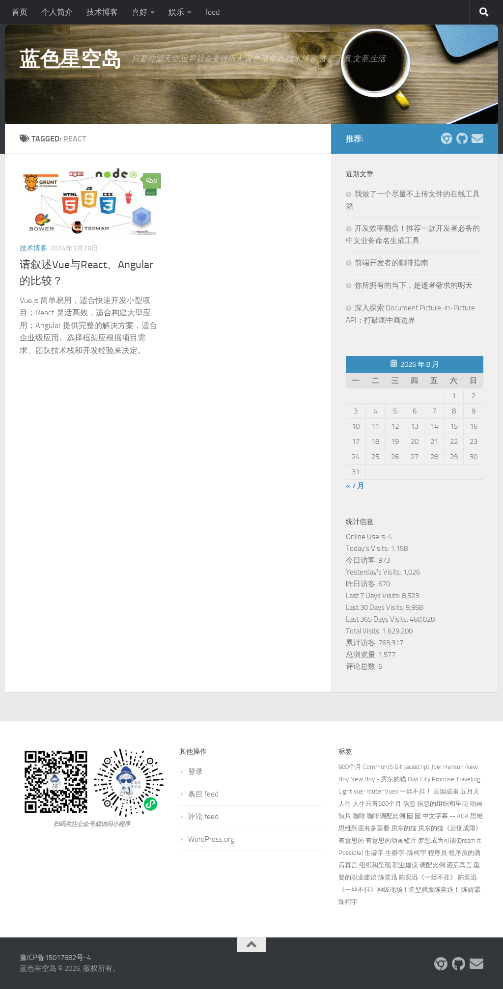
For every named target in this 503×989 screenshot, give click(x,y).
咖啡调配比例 (386, 816)
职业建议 (405, 865)
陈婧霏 (470, 889)
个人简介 (57, 12)
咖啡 (359, 816)
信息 (409, 803)
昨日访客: (362, 583)
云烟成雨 (446, 791)
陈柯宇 (348, 902)
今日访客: (362, 560)
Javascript (417, 766)
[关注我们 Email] (477, 138)
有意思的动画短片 (391, 840)
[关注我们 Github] (462, 138)
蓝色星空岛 (71, 59)
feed (212, 12)
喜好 (139, 12)
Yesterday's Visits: (374, 572)
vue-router (368, 791)
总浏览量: (362, 654)
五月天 (469, 791)
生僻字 (374, 852)
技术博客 (102, 12)
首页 (20, 12)
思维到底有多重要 (364, 828)
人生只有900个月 (377, 803)
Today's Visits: (368, 548)
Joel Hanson (447, 766)
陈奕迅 (387, 877)
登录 (195, 771)
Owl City (419, 779)
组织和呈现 (375, 865)
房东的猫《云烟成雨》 (450, 828)
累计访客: (362, 642)
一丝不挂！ (416, 791)
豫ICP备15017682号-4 (55, 957)
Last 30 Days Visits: (376, 607)
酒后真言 (459, 865)
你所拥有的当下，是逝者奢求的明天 (414, 285)
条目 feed (203, 794)
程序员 (437, 852)
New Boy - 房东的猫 (378, 779)
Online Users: (367, 536)
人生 (344, 803)
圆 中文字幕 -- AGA (442, 816)
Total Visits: (364, 631)
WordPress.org (211, 839)
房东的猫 (404, 828)
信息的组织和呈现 (442, 803)
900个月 (350, 766)
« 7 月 (355, 485)
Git (398, 766)
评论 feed (203, 816)
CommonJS (378, 766)
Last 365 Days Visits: (378, 619)
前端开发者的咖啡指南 (391, 262)
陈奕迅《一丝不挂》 (427, 877)
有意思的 (351, 840)
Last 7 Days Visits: (374, 595)
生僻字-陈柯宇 (405, 852)
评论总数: (362, 666)
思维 (476, 816)
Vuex (391, 791)
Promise (443, 779)
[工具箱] (446, 138)
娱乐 (176, 12)
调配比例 (432, 865)
